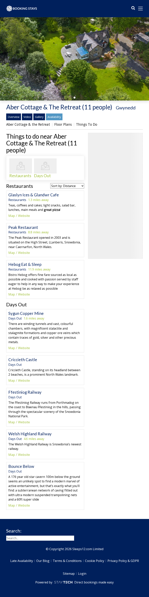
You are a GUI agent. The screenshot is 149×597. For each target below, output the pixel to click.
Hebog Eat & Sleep (25, 264)
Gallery (39, 117)
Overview (13, 117)
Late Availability (21, 561)
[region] (115, 196)
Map (11, 216)
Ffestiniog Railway (25, 392)
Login (82, 573)
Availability (54, 117)
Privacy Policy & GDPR (123, 561)
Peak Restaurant (23, 227)
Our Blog (42, 561)
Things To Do (86, 124)
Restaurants (19, 186)
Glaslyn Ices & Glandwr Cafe (33, 194)
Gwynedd (126, 107)
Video (27, 117)
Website (24, 216)
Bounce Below (21, 466)
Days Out (16, 304)
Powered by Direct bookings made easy (74, 582)
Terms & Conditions (67, 561)
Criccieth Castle (22, 359)
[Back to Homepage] (21, 8)
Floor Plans (63, 124)
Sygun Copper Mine (26, 313)
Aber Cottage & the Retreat (28, 124)
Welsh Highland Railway (30, 433)
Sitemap (69, 573)
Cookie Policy (94, 561)
